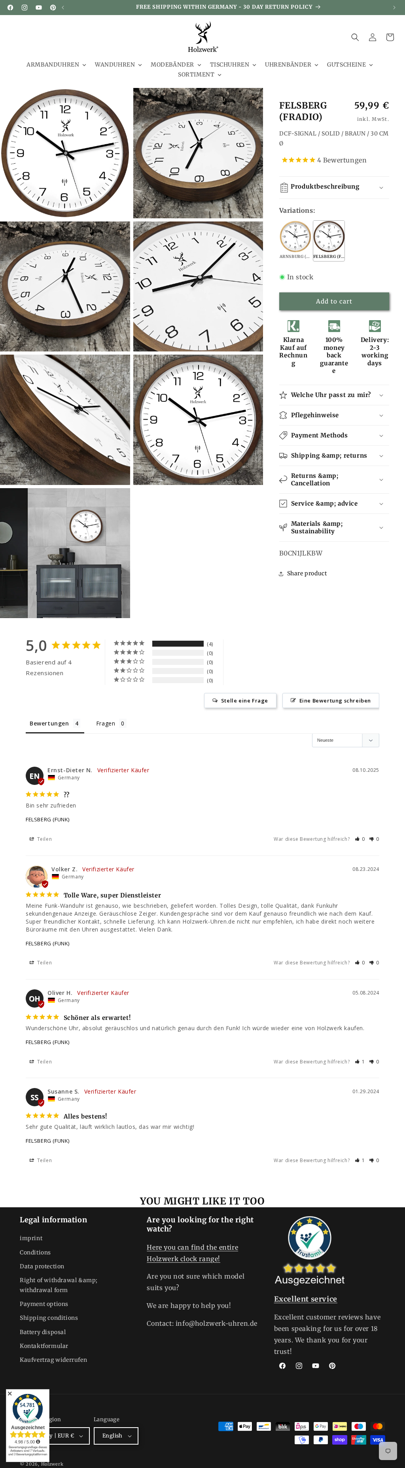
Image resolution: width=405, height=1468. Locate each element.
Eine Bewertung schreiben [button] (335, 700)
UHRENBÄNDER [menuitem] (288, 64)
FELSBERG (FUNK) (48, 819)
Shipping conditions (49, 1317)
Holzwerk (52, 1464)
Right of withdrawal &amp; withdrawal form (59, 1285)
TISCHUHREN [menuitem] (230, 64)
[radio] (295, 241)
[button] (355, 37)
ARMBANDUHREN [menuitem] (52, 64)
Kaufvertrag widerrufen (53, 1359)
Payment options (44, 1304)
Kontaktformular (44, 1346)
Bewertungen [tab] (49, 723)
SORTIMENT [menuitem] (196, 74)
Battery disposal (43, 1332)
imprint (31, 1238)
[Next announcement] (394, 7)
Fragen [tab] (105, 723)
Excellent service (305, 1299)
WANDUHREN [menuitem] (115, 64)
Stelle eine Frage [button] (244, 700)
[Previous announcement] (63, 7)
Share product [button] (307, 573)
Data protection (42, 1266)
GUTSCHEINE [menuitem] (346, 64)
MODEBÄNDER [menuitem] (172, 64)
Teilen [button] (44, 839)
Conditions (35, 1252)
